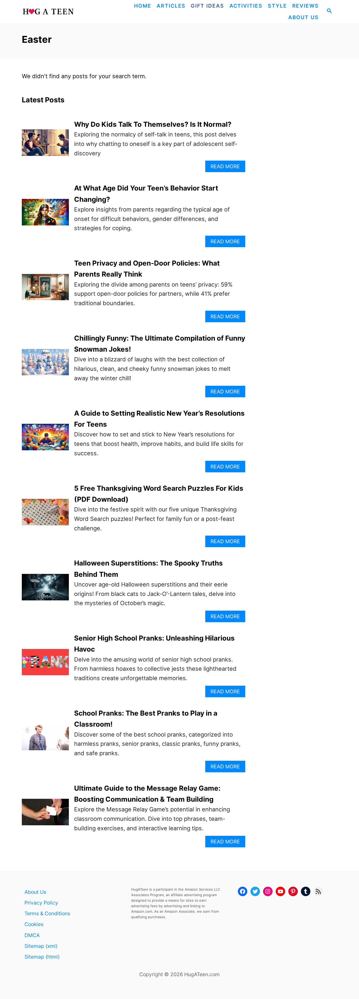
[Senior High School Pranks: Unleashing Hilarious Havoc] (45, 665)
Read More (227, 167)
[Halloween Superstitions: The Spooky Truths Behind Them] (45, 590)
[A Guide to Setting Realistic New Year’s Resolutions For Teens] (45, 440)
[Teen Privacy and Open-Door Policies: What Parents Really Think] (45, 290)
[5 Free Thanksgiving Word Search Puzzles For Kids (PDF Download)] (45, 515)
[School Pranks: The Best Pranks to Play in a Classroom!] (45, 740)
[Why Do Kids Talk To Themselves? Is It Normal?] (45, 145)
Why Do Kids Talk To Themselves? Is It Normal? (153, 124)
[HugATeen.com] (60, 11)
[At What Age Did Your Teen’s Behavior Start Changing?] (45, 215)
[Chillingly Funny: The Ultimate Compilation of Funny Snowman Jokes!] (45, 365)
